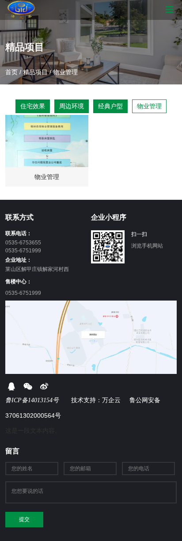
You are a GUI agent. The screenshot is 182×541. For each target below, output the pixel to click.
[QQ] (11, 386)
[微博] (44, 386)
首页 (12, 72)
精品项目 (35, 72)
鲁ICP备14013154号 (33, 400)
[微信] (28, 386)
